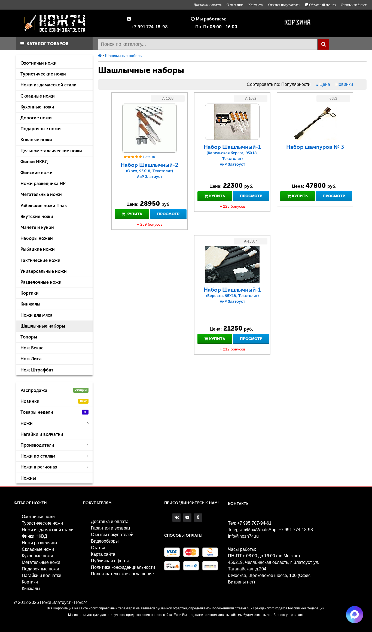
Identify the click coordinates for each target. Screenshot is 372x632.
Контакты (255, 5)
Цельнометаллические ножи (51, 150)
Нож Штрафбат (36, 370)
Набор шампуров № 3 (315, 147)
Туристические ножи (43, 74)
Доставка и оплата (208, 5)
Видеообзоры (105, 541)
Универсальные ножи (43, 271)
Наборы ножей (36, 238)
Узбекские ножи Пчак (43, 205)
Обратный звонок (322, 5)
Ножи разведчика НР (43, 183)
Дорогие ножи (36, 117)
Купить (133, 214)
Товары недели (53, 412)
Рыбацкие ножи (37, 249)
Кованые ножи (36, 139)
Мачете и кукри (37, 227)
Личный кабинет (354, 5)
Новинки (53, 401)
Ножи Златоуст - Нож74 (64, 602)
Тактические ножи (40, 260)
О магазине (235, 5)
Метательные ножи (41, 194)
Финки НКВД (34, 161)
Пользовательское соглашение (122, 573)
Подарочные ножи (40, 128)
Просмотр (168, 214)
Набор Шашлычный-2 (149, 170)
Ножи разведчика (39, 542)
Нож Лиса (31, 358)
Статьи (98, 547)
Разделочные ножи (41, 282)
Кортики (29, 293)
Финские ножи (36, 172)
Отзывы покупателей (284, 5)
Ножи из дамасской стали (48, 84)
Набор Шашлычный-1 (232, 155)
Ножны (28, 478)
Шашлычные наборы (42, 326)
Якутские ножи (36, 216)
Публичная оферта (110, 560)
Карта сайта (103, 554)
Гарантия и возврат (110, 528)
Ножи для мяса (36, 315)
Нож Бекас (32, 347)
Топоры (28, 337)
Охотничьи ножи (38, 63)
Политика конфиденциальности (123, 567)
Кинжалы (30, 304)
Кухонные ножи (37, 107)
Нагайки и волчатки (41, 434)
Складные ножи (37, 96)
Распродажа (53, 390)
